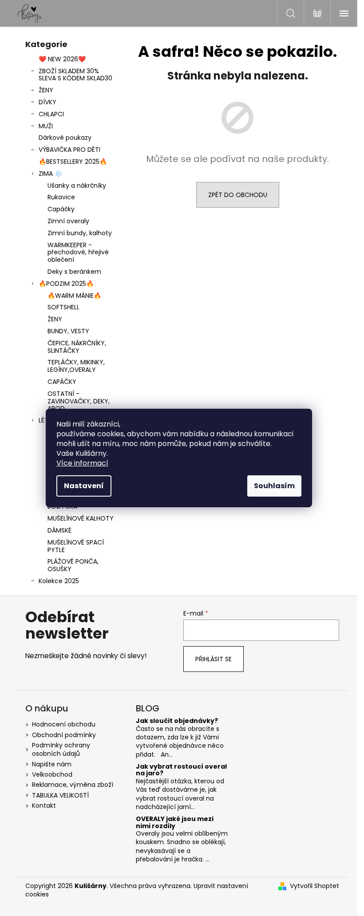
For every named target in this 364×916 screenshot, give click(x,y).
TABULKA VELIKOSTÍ (60, 795)
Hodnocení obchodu (63, 724)
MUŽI (46, 126)
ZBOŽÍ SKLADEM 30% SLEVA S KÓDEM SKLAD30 (75, 75)
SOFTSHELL (63, 307)
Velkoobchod (52, 774)
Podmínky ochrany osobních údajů (61, 749)
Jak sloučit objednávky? (177, 721)
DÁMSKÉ (59, 530)
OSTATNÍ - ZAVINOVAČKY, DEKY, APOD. (78, 401)
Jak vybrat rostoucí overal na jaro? (181, 770)
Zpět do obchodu (237, 194)
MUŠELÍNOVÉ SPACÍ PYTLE (75, 546)
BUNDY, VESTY (68, 331)
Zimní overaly (68, 221)
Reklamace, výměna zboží (72, 784)
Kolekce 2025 (59, 580)
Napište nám (51, 764)
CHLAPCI (51, 114)
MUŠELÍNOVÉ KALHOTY (80, 518)
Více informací (82, 463)
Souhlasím (274, 486)
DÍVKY (47, 102)
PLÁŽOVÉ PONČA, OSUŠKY (73, 565)
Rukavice (61, 197)
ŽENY (46, 90)
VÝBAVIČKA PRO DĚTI (69, 149)
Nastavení (84, 486)
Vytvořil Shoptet (314, 886)
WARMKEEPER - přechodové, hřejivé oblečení (78, 253)
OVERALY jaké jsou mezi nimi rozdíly (175, 822)
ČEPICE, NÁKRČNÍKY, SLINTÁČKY (76, 347)
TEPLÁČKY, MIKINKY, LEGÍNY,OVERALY (76, 366)
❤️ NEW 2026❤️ (62, 59)
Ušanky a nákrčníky (76, 185)
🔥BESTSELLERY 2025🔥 (73, 161)
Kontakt (44, 805)
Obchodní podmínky (64, 734)
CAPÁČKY (61, 381)
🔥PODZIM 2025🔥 (66, 283)
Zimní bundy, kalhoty (79, 233)
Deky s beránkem (74, 271)
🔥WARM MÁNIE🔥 (74, 295)
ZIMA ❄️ (50, 173)
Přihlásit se (213, 659)
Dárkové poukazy (65, 137)
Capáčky (61, 209)
